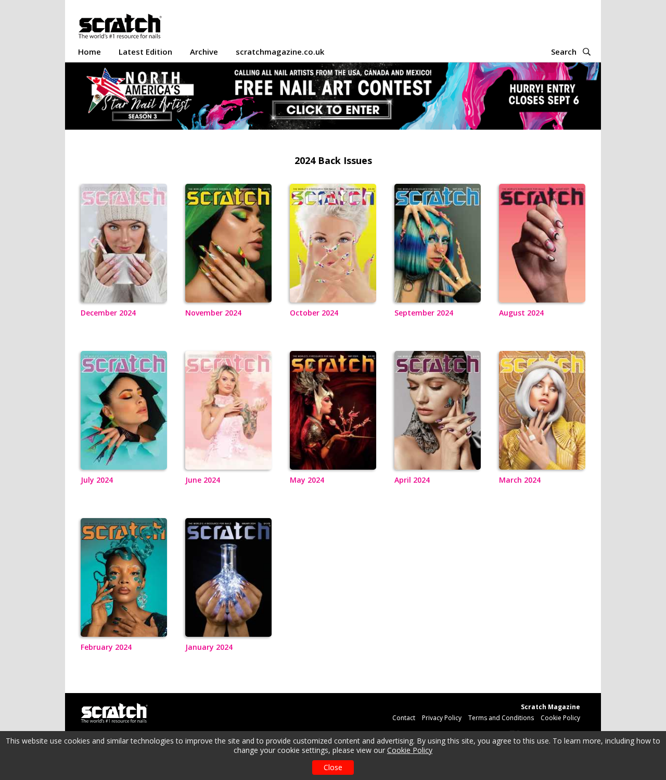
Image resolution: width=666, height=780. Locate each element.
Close (333, 767)
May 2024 (307, 480)
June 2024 (202, 480)
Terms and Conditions (501, 717)
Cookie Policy (409, 750)
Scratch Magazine (550, 706)
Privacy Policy (442, 717)
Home (89, 51)
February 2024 (106, 647)
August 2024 (521, 313)
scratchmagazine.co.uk (280, 51)
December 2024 (108, 313)
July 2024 (97, 480)
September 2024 (423, 313)
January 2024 (209, 647)
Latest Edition (145, 51)
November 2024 (213, 313)
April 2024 (412, 480)
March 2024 (520, 480)
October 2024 (314, 313)
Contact (403, 717)
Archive (204, 51)
